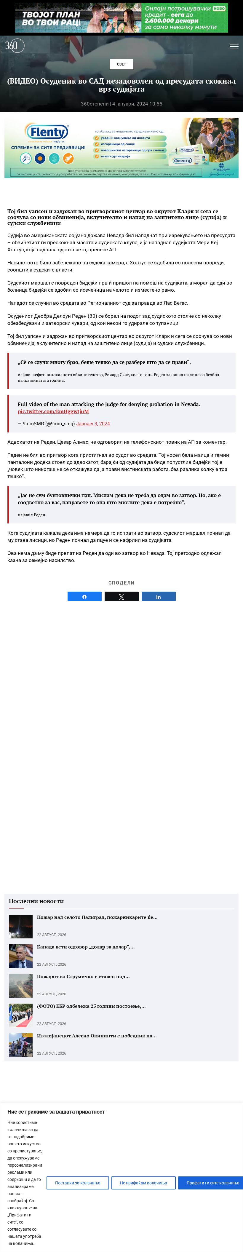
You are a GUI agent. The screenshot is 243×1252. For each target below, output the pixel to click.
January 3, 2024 (93, 424)
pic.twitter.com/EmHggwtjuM (53, 411)
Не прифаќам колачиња (143, 1183)
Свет (121, 64)
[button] (234, 46)
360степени (95, 104)
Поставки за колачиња (77, 1183)
